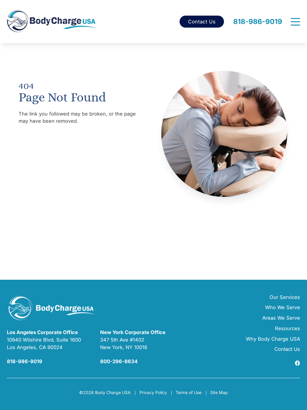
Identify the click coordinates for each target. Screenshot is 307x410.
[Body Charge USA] (52, 21)
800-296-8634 (119, 361)
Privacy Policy (153, 392)
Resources (287, 328)
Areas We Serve (281, 318)
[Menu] (295, 22)
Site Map (219, 392)
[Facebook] (297, 364)
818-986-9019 (257, 21)
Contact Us (202, 21)
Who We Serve (282, 307)
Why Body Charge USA (273, 339)
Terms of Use (188, 392)
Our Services (285, 297)
